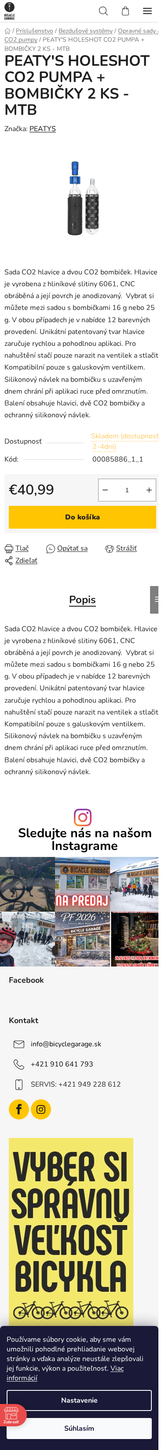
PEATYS (42, 129)
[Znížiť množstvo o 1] (105, 490)
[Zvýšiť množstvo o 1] (149, 490)
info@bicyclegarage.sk (66, 1044)
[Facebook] (19, 1109)
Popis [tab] (82, 600)
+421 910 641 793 (62, 1064)
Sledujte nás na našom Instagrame (85, 840)
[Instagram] (41, 1109)
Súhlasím (79, 1428)
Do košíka (82, 517)
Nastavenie (79, 1400)
